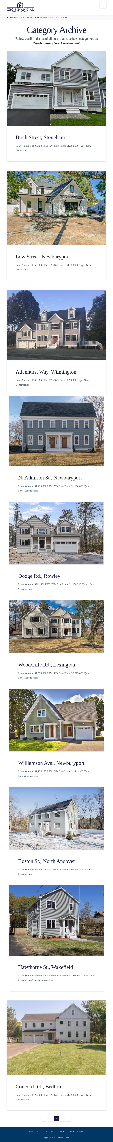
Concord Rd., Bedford (39, 1086)
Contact (80, 1131)
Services (61, 1131)
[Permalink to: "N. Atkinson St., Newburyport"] (56, 431)
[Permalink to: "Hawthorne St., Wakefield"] (56, 920)
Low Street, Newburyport (43, 257)
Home (31, 1131)
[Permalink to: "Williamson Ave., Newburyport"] (56, 720)
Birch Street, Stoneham (40, 137)
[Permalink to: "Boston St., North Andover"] (56, 818)
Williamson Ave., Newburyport (51, 763)
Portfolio (49, 1131)
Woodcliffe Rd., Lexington (46, 665)
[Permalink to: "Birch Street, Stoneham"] (56, 88)
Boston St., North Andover (46, 861)
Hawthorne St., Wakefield (45, 967)
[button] (103, 5)
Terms (71, 1131)
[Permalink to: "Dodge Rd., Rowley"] (56, 533)
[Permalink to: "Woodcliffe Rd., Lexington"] (56, 626)
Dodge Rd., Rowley (39, 576)
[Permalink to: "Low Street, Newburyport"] (56, 208)
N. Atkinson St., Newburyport (50, 478)
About (38, 1131)
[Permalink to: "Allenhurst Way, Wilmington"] (56, 325)
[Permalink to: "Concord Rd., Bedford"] (56, 1037)
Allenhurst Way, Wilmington (46, 372)
